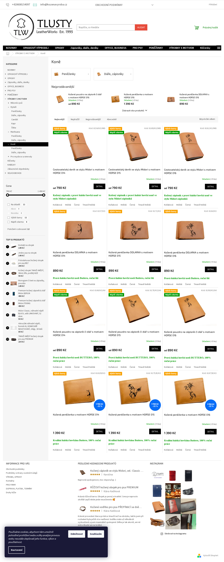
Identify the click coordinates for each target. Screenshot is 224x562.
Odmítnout (77, 534)
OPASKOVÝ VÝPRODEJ (18, 74)
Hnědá (68, 204)
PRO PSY (12, 90)
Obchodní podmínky (108, 5)
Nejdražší (75, 119)
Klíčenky (11, 160)
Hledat (141, 27)
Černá (76, 204)
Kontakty (10, 480)
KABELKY (12, 164)
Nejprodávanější (93, 119)
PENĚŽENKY (13, 94)
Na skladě (18, 204)
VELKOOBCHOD (14, 173)
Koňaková (57, 204)
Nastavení (16, 550)
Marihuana (15, 131)
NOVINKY (11, 70)
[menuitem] (11, 48)
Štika (13, 127)
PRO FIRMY (11, 484)
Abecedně (112, 119)
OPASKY (11, 78)
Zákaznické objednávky (18, 169)
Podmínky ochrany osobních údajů (21, 473)
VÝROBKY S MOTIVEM (17, 99)
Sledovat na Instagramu (175, 533)
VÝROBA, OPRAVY (14, 477)
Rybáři (13, 107)
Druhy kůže (11, 492)
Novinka (16, 213)
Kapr (13, 123)
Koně (13, 144)
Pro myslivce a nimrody (21, 156)
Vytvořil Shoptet (210, 555)
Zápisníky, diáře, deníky (18, 82)
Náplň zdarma (19, 222)
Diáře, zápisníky (18, 115)
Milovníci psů (16, 103)
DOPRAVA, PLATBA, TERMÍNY (19, 488)
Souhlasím (96, 534)
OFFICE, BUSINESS (16, 86)
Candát (14, 119)
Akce (15, 208)
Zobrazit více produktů (133, 110)
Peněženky (16, 111)
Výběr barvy (19, 217)
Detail (99, 186)
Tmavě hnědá (89, 204)
